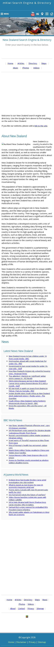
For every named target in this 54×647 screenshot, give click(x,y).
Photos (25, 67)
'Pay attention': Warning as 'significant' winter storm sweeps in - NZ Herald (27, 377)
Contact (21, 608)
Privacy (31, 608)
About (13, 608)
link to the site (41, 125)
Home (10, 63)
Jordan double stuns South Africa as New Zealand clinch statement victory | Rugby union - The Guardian (29, 396)
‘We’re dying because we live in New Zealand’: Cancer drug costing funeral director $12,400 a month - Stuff (28, 383)
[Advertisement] (27, 93)
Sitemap (40, 608)
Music (15, 67)
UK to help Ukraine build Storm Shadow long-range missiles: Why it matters (27, 503)
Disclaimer (21, 642)
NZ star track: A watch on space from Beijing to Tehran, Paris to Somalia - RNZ (28, 389)
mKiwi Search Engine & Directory (27, 3)
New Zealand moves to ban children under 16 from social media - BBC (28, 357)
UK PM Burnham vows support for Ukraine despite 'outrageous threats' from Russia (29, 431)
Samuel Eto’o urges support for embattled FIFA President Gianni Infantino (28, 508)
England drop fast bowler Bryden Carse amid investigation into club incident (27, 481)
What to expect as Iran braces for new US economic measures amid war (26, 486)
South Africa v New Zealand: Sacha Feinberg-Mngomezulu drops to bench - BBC (27, 402)
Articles (21, 63)
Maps (43, 63)
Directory (33, 63)
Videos (36, 67)
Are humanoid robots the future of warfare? (27, 495)
